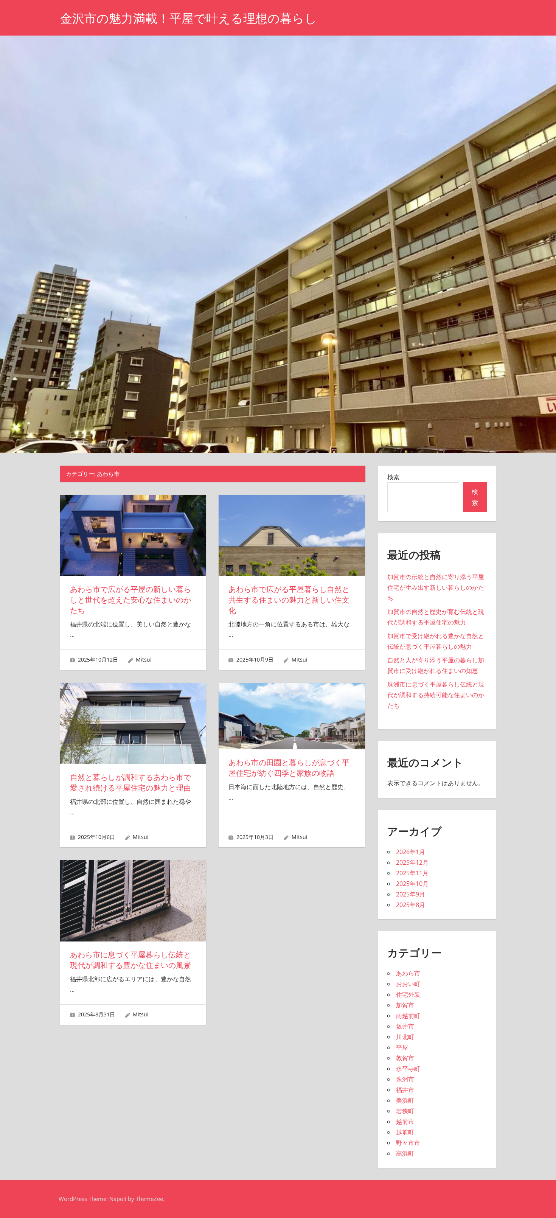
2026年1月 (410, 852)
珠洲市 (405, 1079)
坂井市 (405, 1026)
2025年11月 (412, 873)
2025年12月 (412, 862)
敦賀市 (405, 1058)
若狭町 (405, 1111)
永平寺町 (408, 1068)
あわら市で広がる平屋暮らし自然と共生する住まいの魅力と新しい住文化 (288, 600)
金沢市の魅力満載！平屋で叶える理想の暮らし (188, 18)
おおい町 (408, 984)
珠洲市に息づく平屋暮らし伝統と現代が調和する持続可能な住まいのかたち (435, 695)
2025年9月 (410, 894)
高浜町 (405, 1153)
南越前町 (408, 1015)
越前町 (405, 1132)
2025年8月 (410, 905)
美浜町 (405, 1100)
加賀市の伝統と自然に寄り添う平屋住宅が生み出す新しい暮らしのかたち (435, 587)
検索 (393, 477)
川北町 (405, 1037)
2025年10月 (412, 883)
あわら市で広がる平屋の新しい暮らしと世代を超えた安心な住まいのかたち (130, 600)
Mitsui (144, 659)
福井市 (405, 1090)
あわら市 (408, 973)
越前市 (405, 1121)
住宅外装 (408, 994)
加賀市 (405, 1005)
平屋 (402, 1047)
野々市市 (408, 1143)
